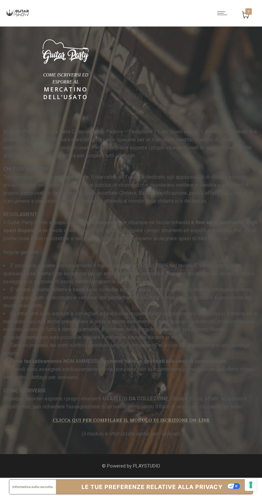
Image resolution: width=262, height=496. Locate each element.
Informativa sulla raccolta (32, 487)
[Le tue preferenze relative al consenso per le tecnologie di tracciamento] (251, 485)
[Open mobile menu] (223, 13)
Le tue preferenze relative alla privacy (152, 487)
